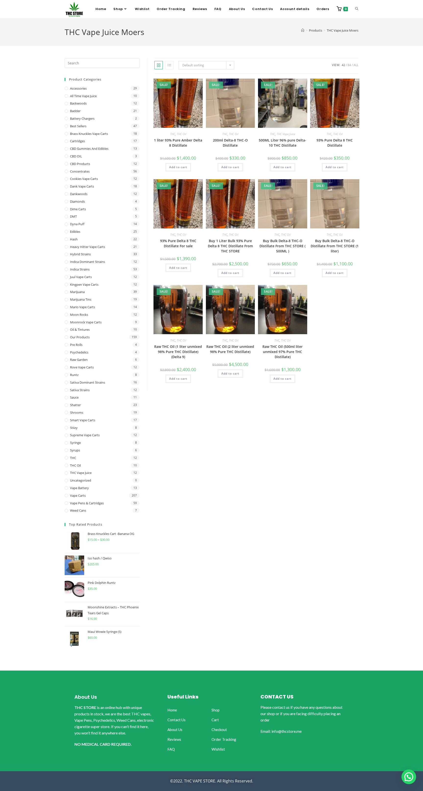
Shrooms (76, 412)
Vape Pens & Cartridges (87, 503)
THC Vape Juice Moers (342, 30)
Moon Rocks (79, 314)
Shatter (75, 405)
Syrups (75, 450)
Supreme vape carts (85, 435)
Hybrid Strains (80, 254)
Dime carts (78, 209)
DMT (73, 216)
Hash (74, 239)
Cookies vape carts (84, 179)
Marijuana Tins (80, 299)
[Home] (302, 30)
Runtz (74, 375)
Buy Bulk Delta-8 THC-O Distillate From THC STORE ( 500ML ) (282, 245)
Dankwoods (78, 194)
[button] (408, 776)
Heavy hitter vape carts (87, 247)
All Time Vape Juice (83, 96)
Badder (75, 111)
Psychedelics (79, 352)
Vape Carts (78, 495)
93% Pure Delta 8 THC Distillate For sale (178, 243)
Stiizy (74, 427)
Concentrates (80, 171)
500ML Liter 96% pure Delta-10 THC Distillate (282, 143)
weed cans (78, 510)
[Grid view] (158, 65)
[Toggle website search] (357, 9)
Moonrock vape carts (86, 322)
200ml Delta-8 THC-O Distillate (230, 143)
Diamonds (77, 201)
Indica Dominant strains (87, 262)
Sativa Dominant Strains (87, 382)
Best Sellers (78, 126)
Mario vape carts (82, 307)
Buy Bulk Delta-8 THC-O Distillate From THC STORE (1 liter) (335, 245)
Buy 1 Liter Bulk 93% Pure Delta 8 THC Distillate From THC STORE (230, 245)
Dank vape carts (82, 186)
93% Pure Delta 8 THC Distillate (335, 143)
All (355, 65)
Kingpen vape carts (84, 284)
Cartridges (77, 141)
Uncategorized (80, 480)
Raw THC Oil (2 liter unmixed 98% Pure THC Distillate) (230, 349)
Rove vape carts (82, 367)
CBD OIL (76, 156)
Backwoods (78, 103)
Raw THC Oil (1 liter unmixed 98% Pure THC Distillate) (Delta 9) (178, 351)
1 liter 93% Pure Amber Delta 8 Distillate (178, 143)
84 (349, 65)
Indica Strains (80, 269)
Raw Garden (79, 359)
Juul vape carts (81, 277)
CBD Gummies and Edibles (89, 148)
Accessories (78, 88)
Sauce (74, 397)
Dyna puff (77, 224)
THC (172, 134)
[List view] (169, 65)
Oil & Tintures (80, 329)
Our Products (80, 337)
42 (343, 65)
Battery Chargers (82, 118)
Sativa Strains (80, 390)
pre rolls (76, 344)
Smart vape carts (82, 420)
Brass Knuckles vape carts (89, 133)
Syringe (75, 442)
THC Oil (181, 134)
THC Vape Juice (286, 134)
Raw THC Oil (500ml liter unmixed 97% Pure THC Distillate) (282, 351)
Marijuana (77, 292)
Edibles (75, 231)
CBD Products (80, 164)
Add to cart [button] (178, 167)
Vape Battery (79, 488)
